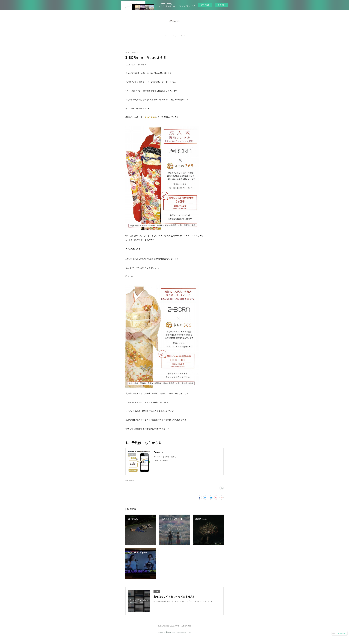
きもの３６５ (150, 117)
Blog (174, 35)
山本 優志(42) (129, 481)
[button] (165, 36)
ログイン (221, 5)
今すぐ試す (205, 4)
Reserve (183, 35)
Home (165, 35)
